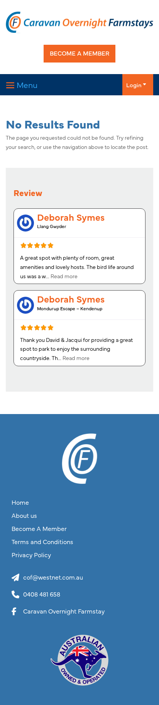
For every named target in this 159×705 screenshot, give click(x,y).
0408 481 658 (41, 594)
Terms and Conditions (42, 542)
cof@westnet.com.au (53, 577)
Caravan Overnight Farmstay (64, 611)
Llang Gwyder (51, 226)
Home (20, 502)
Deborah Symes (71, 216)
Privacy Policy (31, 555)
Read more (64, 276)
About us (24, 515)
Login (134, 85)
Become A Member (79, 53)
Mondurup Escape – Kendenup (69, 308)
